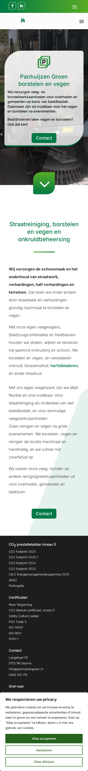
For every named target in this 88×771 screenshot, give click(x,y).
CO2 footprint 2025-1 (23, 557)
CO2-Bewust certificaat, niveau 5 (31, 610)
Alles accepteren (44, 738)
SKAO (13, 580)
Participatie (16, 585)
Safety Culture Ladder (24, 616)
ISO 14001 (16, 627)
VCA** (14, 638)
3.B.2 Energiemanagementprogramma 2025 (39, 574)
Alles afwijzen (44, 761)
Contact (44, 138)
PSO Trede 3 (17, 622)
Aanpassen (44, 750)
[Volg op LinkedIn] (21, 5)
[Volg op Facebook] (12, 5)
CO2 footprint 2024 (22, 563)
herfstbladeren (64, 365)
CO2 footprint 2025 (22, 551)
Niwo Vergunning (20, 604)
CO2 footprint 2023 (22, 569)
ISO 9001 (15, 633)
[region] (44, 731)
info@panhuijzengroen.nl (26, 669)
